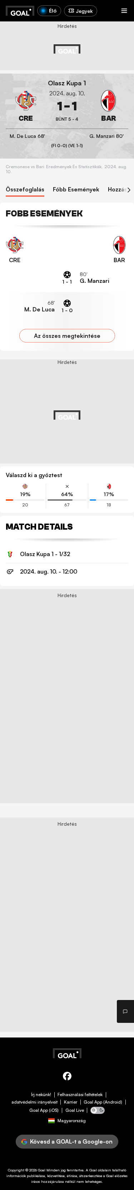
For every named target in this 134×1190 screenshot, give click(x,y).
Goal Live (74, 1110)
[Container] (26, 106)
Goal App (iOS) (44, 1110)
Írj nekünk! (41, 1094)
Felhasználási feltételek (80, 1094)
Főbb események (76, 189)
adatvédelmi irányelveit (34, 1102)
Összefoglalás (25, 189)
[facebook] (67, 1077)
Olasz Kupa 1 (67, 83)
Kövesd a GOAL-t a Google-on (71, 1141)
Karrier (70, 1102)
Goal (41, 1170)
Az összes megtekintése (67, 335)
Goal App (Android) (103, 1102)
